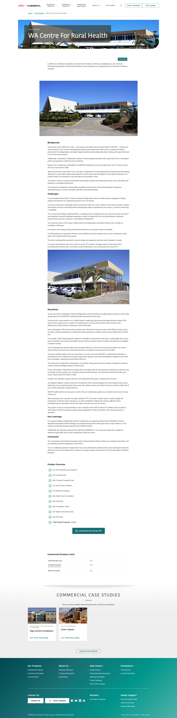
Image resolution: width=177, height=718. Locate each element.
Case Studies (39, 13)
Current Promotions (128, 673)
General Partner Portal (129, 699)
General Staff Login (128, 706)
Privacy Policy (135, 715)
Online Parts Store (127, 703)
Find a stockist (59, 701)
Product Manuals (96, 680)
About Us (63, 666)
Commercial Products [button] (66, 5)
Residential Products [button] (51, 5)
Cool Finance (126, 670)
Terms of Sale (145, 715)
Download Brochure (54, 567)
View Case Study (41, 638)
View (91, 561)
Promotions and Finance (81, 5)
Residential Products (35, 670)
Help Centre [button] (110, 5)
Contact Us (35, 701)
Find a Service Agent (97, 684)
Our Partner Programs (98, 699)
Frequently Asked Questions (100, 673)
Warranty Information (97, 677)
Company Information (66, 673)
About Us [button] (96, 5)
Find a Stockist (133, 5)
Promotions (127, 666)
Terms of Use (125, 715)
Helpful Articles (95, 670)
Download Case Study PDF (90, 531)
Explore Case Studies (88, 651)
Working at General (66, 670)
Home (30, 13)
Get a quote (151, 5)
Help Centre (96, 666)
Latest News (63, 677)
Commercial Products (35, 673)
